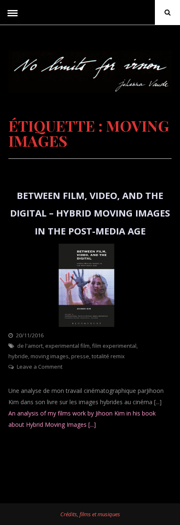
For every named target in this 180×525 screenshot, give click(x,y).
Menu (12, 12)
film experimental (114, 345)
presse (80, 356)
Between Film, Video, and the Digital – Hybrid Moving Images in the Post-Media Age (90, 213)
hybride (18, 356)
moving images (50, 356)
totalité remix (108, 356)
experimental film (67, 345)
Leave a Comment (39, 366)
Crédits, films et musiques (90, 514)
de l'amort (30, 345)
